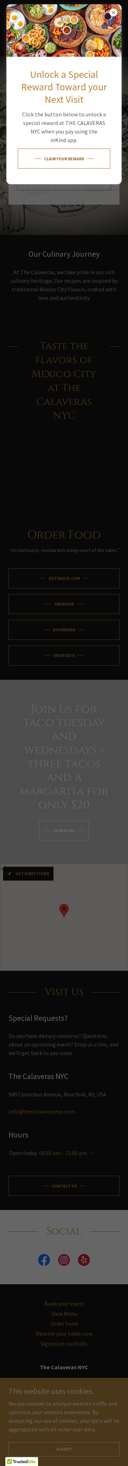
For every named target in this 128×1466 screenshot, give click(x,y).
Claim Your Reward (64, 158)
